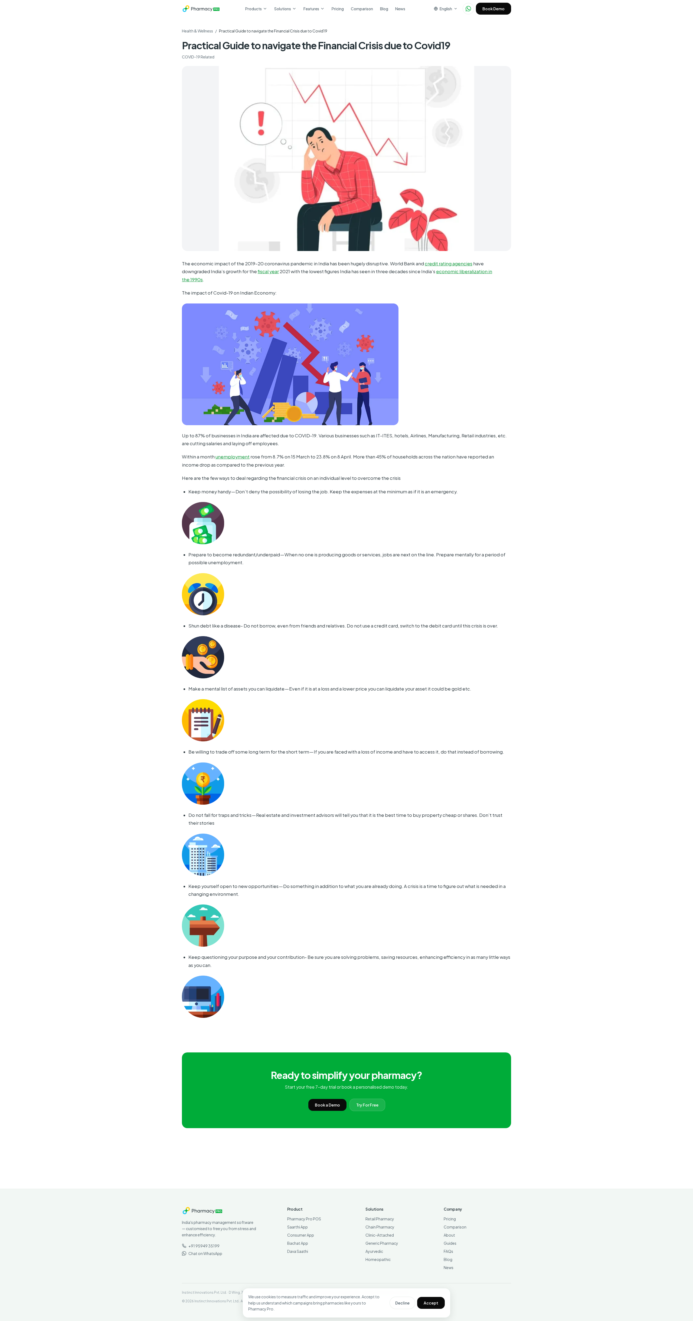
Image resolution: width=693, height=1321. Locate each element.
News (400, 8)
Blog (384, 8)
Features (311, 8)
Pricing (338, 8)
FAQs (448, 1251)
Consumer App (300, 1235)
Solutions (282, 8)
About (449, 1235)
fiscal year (268, 271)
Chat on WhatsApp (205, 1253)
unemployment (232, 457)
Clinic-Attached (379, 1235)
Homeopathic (378, 1259)
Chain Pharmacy (379, 1226)
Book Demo (493, 8)
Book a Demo (327, 1104)
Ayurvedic (374, 1251)
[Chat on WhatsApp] (468, 8)
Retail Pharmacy (379, 1218)
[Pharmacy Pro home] (201, 9)
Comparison (362, 8)
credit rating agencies (448, 263)
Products (253, 8)
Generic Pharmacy (381, 1243)
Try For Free (367, 1104)
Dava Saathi (297, 1251)
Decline (402, 1302)
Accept (431, 1302)
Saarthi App (297, 1226)
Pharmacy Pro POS (304, 1218)
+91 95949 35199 (204, 1245)
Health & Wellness (197, 30)
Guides (450, 1243)
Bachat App (297, 1243)
